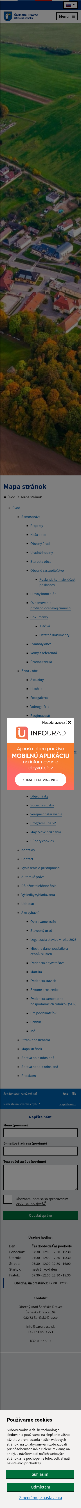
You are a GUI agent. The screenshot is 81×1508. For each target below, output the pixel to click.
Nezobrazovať (55, 722)
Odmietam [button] (40, 1487)
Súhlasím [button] (40, 1474)
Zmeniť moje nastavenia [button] (40, 1497)
